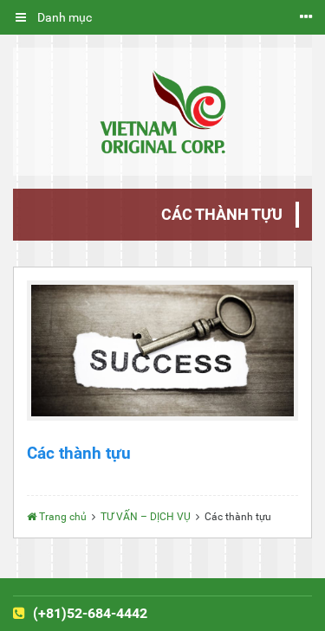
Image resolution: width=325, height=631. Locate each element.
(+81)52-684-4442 (88, 613)
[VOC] (162, 112)
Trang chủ (63, 517)
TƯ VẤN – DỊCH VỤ (146, 517)
